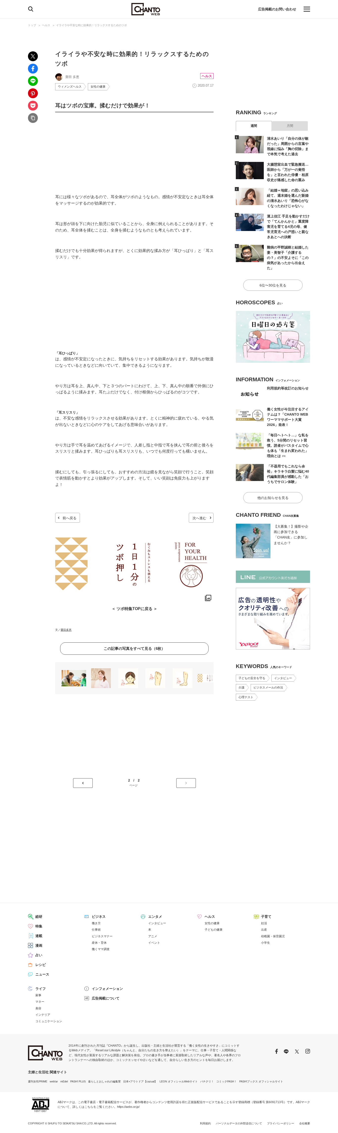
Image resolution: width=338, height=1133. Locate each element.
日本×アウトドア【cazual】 (140, 1081)
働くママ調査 (101, 949)
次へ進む (199, 518)
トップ (32, 25)
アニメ (152, 936)
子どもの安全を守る (252, 678)
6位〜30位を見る (273, 285)
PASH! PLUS (78, 1081)
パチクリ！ (207, 1081)
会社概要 (304, 1123)
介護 (241, 687)
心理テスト (246, 697)
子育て (266, 917)
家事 (38, 995)
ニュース (42, 974)
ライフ (40, 989)
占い (38, 955)
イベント (154, 942)
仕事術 (96, 929)
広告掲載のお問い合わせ (277, 9)
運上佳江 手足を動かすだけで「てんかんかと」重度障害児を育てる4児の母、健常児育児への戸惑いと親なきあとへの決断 (288, 226)
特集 (38, 926)
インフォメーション (107, 989)
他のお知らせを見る (273, 498)
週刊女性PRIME (37, 1081)
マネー (39, 1001)
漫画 (38, 945)
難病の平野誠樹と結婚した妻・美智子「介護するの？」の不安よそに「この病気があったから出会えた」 (288, 257)
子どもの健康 (213, 929)
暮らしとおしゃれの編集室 (104, 1081)
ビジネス (99, 917)
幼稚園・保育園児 (273, 936)
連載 (38, 936)
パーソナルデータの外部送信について (239, 1123)
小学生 (265, 942)
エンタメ (155, 917)
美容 (38, 1008)
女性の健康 (98, 86)
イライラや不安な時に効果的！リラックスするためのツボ (91, 25)
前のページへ (83, 783)
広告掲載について (106, 998)
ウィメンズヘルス (70, 86)
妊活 (264, 923)
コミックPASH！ (226, 1081)
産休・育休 (99, 942)
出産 (264, 929)
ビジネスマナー (102, 936)
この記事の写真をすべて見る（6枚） (134, 648)
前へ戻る (69, 518)
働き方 (96, 923)
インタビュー (283, 678)
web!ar (54, 1081)
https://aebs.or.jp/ (128, 1107)
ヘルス (46, 25)
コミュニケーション (48, 1021)
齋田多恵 (66, 629)
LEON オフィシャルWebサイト (179, 1081)
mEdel (64, 1081)
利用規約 (205, 1123)
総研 (38, 917)
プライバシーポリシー (280, 1123)
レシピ (40, 965)
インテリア (42, 1015)
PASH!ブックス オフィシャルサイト (261, 1081)
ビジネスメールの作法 (268, 687)
